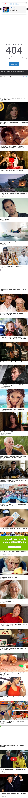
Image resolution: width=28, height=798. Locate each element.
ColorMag (20, 71)
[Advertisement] (14, 25)
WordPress (3, 72)
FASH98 (10, 71)
